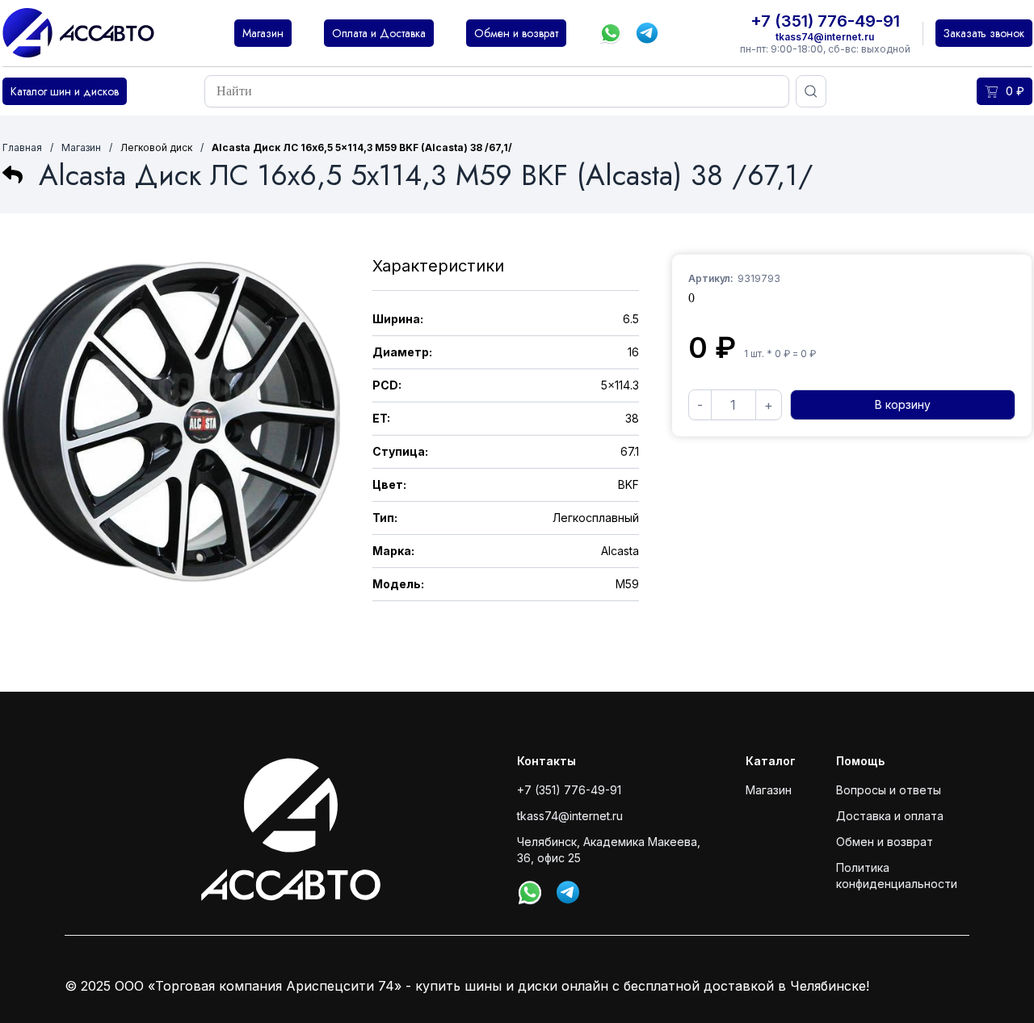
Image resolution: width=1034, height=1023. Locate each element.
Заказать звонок (984, 33)
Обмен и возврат (884, 841)
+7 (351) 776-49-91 (825, 21)
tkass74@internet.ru (825, 37)
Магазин (81, 147)
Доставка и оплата (890, 816)
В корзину (903, 404)
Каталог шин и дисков (65, 91)
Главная (22, 147)
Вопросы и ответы (888, 790)
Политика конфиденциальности (896, 875)
